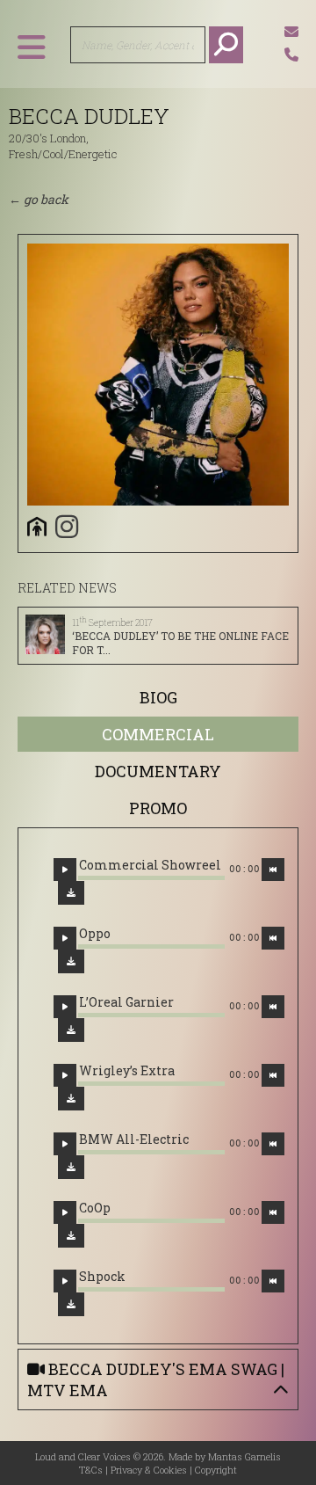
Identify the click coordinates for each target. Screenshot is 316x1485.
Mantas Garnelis (244, 1456)
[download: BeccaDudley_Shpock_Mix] (71, 1304)
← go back (38, 199)
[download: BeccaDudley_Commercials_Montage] (71, 893)
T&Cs (91, 1469)
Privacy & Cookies (149, 1469)
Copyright (216, 1469)
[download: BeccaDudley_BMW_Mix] (71, 1167)
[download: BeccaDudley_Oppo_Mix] (71, 961)
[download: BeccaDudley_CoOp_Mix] (71, 1236)
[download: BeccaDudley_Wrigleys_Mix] (71, 1098)
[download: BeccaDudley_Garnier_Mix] (71, 1030)
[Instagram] (66, 526)
